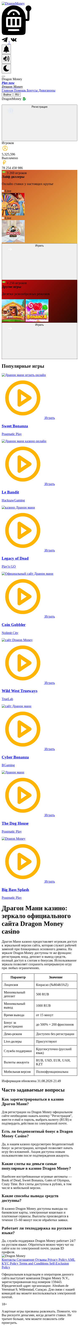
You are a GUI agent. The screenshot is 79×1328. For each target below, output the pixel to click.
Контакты (9, 1259)
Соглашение (26, 1259)
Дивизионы (47, 90)
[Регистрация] (39, 138)
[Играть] (39, 277)
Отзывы (41, 1259)
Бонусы (33, 90)
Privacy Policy (58, 1259)
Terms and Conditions (34, 1263)
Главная (8, 90)
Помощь (20, 90)
